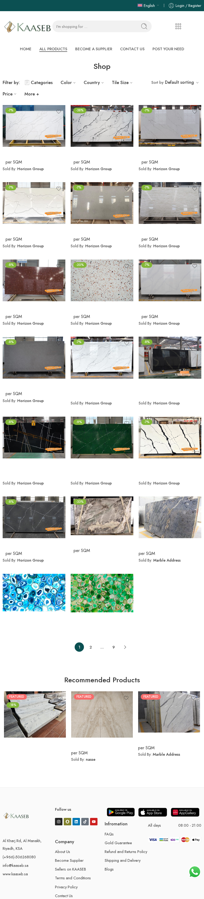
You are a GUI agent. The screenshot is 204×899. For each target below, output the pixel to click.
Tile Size (120, 80)
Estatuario (148, 738)
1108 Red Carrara (20, 306)
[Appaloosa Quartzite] (102, 513)
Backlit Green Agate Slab (96, 617)
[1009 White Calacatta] (102, 123)
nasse (90, 757)
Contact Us (64, 893)
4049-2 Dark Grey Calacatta (31, 383)
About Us (62, 849)
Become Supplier (69, 858)
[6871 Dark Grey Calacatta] (34, 515)
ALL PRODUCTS (66, 47)
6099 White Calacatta (93, 383)
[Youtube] (93, 819)
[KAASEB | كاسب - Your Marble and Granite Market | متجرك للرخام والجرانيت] (27, 26)
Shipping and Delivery (123, 858)
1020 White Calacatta (25, 229)
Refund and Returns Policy (126, 849)
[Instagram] (58, 819)
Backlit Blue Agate (21, 616)
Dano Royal (82, 743)
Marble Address (167, 558)
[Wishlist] (58, 109)
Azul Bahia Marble (157, 543)
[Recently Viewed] (191, 886)
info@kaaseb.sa (15, 863)
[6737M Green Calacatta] (102, 435)
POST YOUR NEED (143, 47)
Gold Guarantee (118, 840)
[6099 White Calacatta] (102, 355)
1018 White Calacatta (160, 152)
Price (7, 92)
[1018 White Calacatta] (170, 123)
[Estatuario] (169, 709)
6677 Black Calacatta (24, 464)
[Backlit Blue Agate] (34, 590)
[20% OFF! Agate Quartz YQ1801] (102, 278)
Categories (42, 80)
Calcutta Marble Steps (26, 743)
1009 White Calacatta (93, 152)
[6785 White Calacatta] (170, 435)
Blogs (109, 867)
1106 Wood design (158, 229)
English (149, 5)
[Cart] (189, 26)
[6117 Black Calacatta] (170, 355)
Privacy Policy (66, 884)
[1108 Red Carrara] (34, 278)
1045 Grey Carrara (90, 229)
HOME (48, 47)
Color (66, 80)
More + (31, 92)
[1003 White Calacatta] (34, 123)
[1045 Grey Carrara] (102, 201)
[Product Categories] (178, 26)
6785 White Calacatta (161, 464)
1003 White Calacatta (25, 152)
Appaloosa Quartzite (91, 540)
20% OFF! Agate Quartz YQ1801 (102, 306)
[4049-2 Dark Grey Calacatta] (34, 355)
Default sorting (179, 80)
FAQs (109, 831)
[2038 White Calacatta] (170, 278)
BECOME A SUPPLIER (93, 47)
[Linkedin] (76, 819)
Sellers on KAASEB (70, 867)
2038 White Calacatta (161, 306)
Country (92, 80)
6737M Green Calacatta (95, 464)
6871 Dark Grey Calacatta (29, 543)
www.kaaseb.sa (15, 872)
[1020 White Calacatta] (34, 201)
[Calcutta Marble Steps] (35, 712)
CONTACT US (119, 47)
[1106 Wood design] (170, 201)
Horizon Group (30, 166)
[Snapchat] (67, 819)
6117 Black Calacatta (159, 383)
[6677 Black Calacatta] (34, 435)
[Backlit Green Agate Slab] (102, 590)
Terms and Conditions (73, 876)
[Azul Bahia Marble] (170, 515)
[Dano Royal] (102, 712)
